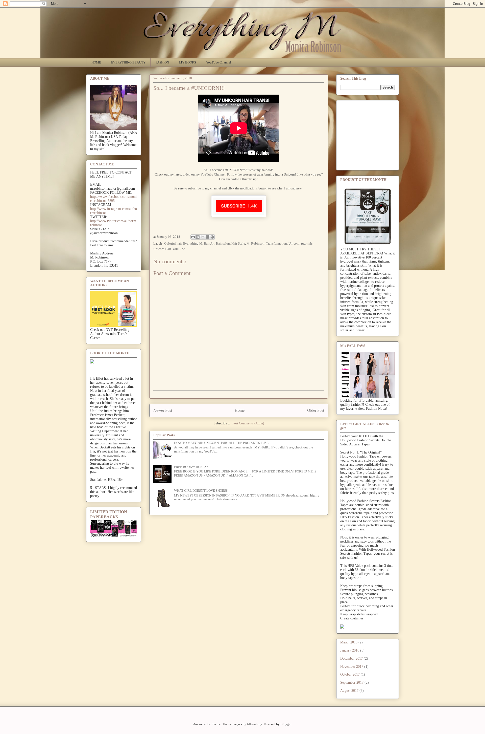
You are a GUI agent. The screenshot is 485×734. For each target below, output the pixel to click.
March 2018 (348, 642)
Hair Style (238, 243)
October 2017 (350, 674)
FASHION (162, 62)
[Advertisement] (378, 133)
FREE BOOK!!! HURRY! (191, 467)
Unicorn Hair (162, 249)
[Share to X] (202, 237)
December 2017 (351, 658)
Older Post (315, 410)
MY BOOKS (187, 62)
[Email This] (193, 237)
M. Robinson (255, 243)
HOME (96, 62)
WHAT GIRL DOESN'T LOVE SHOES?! (201, 490)
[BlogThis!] (197, 237)
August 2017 (349, 691)
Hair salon (223, 243)
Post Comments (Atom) (248, 423)
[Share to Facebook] (207, 237)
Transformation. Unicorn (283, 243)
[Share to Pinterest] (212, 237)
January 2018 (349, 650)
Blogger (285, 724)
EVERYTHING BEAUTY (128, 62)
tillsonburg (254, 724)
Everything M (192, 243)
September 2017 (351, 682)
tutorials (306, 243)
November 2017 (351, 666)
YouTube (178, 249)
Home (240, 410)
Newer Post (162, 410)
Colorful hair (173, 243)
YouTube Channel (218, 62)
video (186, 174)
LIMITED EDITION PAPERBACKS (108, 514)
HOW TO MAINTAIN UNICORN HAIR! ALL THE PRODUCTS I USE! (222, 443)
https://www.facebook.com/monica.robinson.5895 (113, 199)
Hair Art (209, 243)
